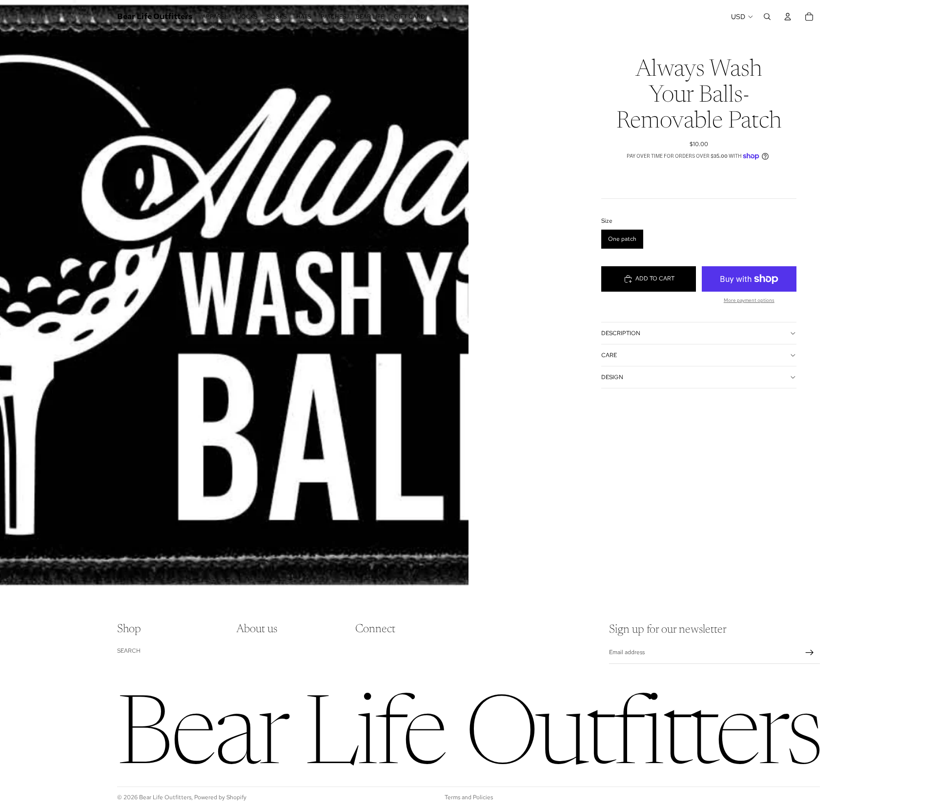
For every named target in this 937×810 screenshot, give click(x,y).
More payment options (749, 300)
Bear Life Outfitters (165, 797)
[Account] (787, 16)
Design (612, 377)
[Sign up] (809, 652)
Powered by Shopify (220, 797)
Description (620, 333)
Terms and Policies (469, 797)
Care (609, 355)
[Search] (767, 16)
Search (129, 651)
